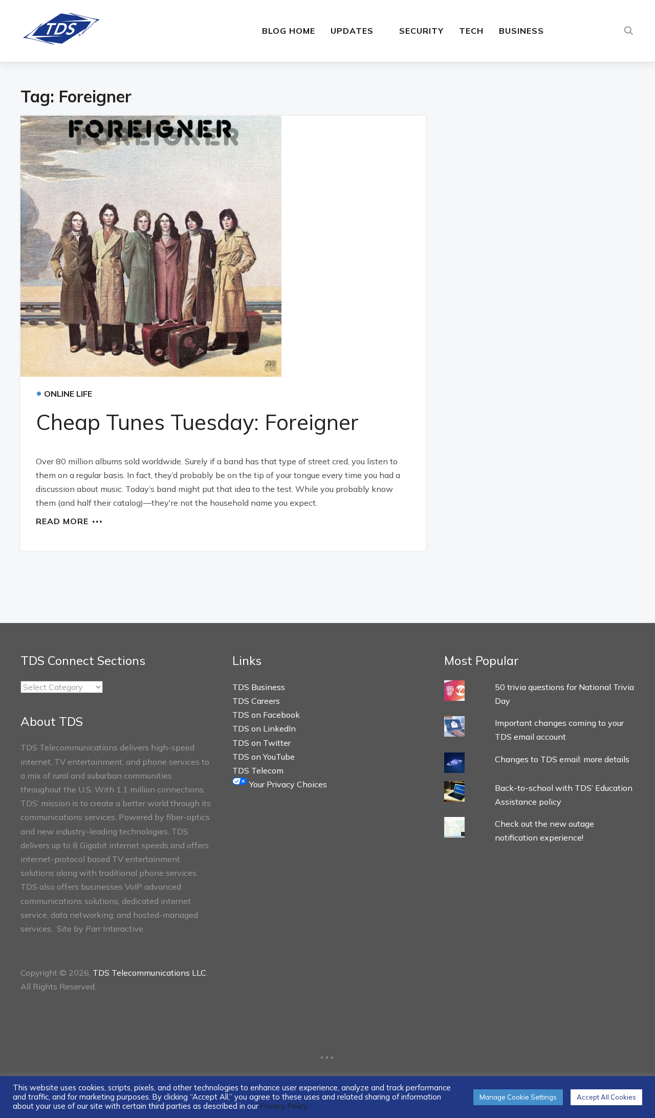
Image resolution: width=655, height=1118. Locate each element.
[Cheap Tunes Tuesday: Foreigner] (223, 246)
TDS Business (258, 687)
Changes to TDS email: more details (562, 759)
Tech (471, 31)
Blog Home (288, 31)
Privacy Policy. (284, 1106)
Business (521, 31)
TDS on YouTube (263, 756)
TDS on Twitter (261, 743)
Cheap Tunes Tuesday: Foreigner (197, 422)
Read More (62, 520)
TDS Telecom (257, 770)
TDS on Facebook (266, 714)
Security (421, 31)
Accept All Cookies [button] (606, 1097)
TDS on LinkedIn (264, 728)
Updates (352, 31)
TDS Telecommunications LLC (149, 972)
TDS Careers (256, 701)
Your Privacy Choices (287, 784)
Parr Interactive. (115, 928)
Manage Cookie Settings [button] (518, 1097)
